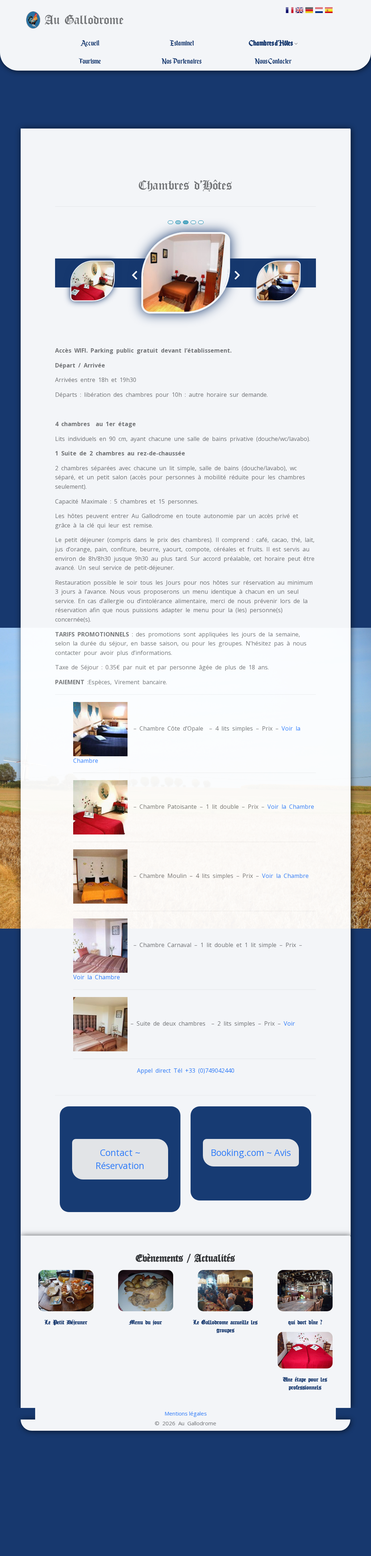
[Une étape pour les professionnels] (305, 1350)
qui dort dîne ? (305, 1322)
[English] (299, 10)
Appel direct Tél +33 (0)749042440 (185, 1071)
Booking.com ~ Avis (251, 1152)
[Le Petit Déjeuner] (66, 1290)
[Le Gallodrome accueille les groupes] (225, 1290)
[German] (309, 10)
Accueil (89, 43)
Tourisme (90, 61)
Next (233, 275)
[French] (289, 10)
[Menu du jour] (145, 1290)
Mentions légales (185, 1413)
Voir (289, 1023)
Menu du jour (145, 1322)
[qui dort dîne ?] (305, 1290)
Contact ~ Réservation (120, 1159)
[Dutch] (319, 10)
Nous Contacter (273, 61)
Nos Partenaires (181, 61)
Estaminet (182, 43)
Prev (139, 275)
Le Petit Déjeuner (66, 1322)
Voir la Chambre (290, 807)
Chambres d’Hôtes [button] (271, 43)
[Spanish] (329, 10)
